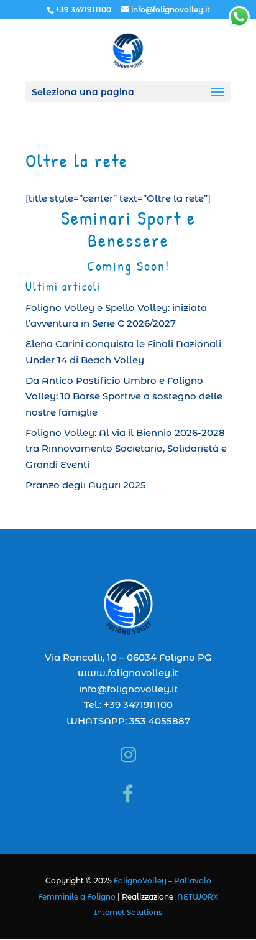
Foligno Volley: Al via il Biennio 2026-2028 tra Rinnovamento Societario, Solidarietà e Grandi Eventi (126, 448)
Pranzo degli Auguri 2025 (85, 485)
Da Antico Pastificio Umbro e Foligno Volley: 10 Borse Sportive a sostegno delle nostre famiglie (123, 396)
